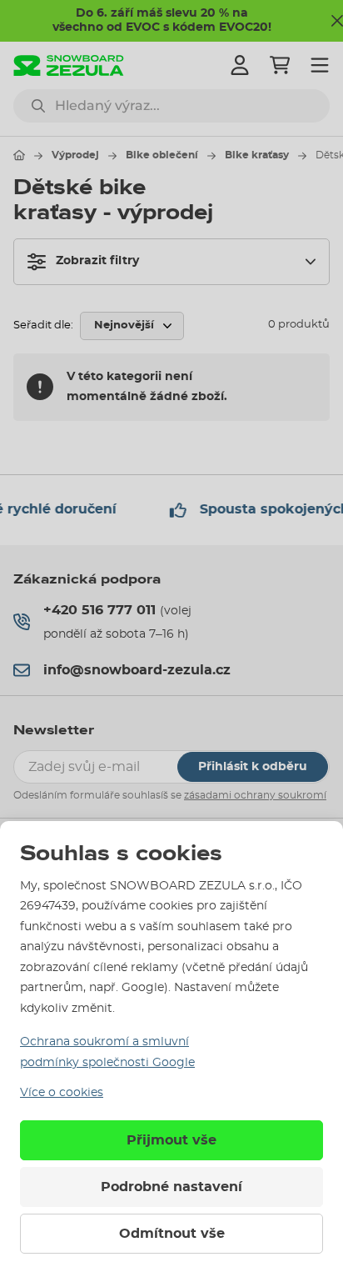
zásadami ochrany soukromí (255, 795)
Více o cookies (61, 1093)
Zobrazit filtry (97, 261)
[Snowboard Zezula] (68, 65)
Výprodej (75, 155)
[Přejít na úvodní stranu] (19, 155)
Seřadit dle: (43, 325)
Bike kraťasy (257, 155)
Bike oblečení (162, 155)
